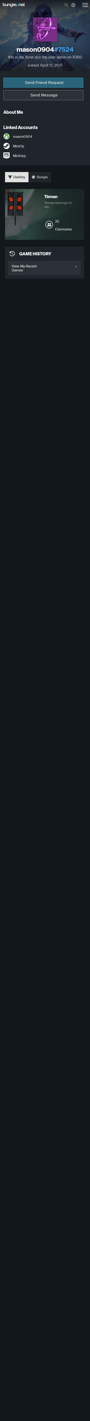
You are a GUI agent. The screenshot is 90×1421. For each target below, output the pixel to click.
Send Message (44, 95)
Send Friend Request (44, 82)
